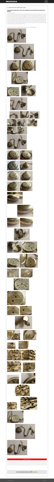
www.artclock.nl (11, 1)
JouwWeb (46, 480)
